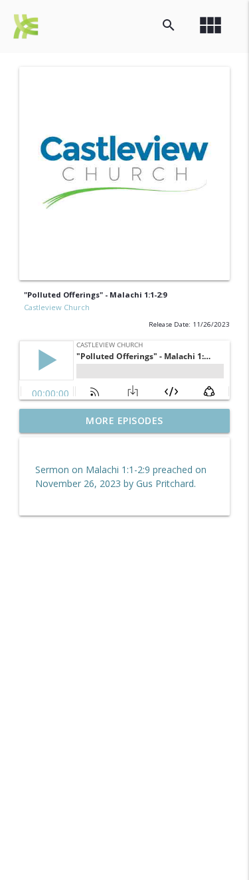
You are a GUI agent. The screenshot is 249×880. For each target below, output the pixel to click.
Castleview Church (57, 307)
